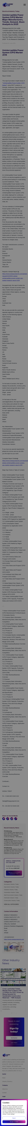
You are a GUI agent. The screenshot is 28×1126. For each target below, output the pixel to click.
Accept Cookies (14, 1121)
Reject (14, 1118)
